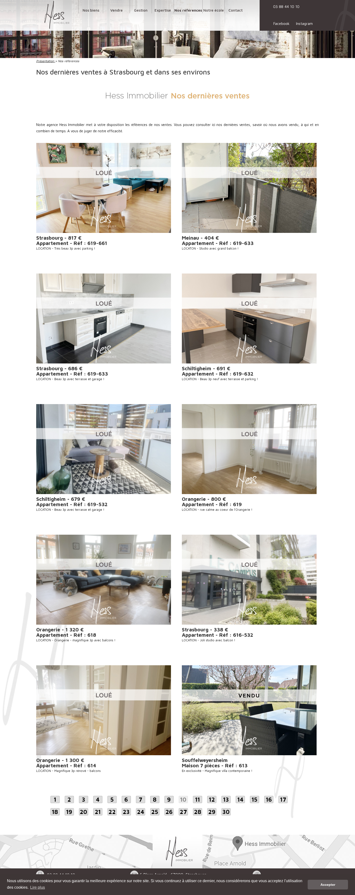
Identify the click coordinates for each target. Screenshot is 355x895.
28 (197, 811)
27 (183, 811)
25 (154, 811)
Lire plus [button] (37, 887)
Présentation (45, 61)
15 (254, 799)
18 (55, 811)
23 (126, 811)
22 (112, 811)
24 (140, 811)
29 (211, 811)
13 (226, 799)
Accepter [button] (327, 885)
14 (240, 799)
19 (69, 811)
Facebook (281, 23)
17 (283, 799)
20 (83, 811)
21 (98, 811)
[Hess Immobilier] (57, 15)
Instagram (304, 23)
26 (169, 811)
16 (269, 799)
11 (197, 799)
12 (212, 799)
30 (226, 811)
